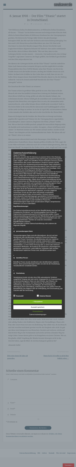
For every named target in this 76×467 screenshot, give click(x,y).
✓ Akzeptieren (38, 301)
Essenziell (19, 296)
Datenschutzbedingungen (37, 314)
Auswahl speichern (37, 307)
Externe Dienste (45, 296)
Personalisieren (38, 311)
